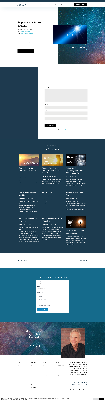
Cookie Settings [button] (95, 399)
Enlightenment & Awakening (27, 33)
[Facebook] (2, 1)
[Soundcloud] (10, 1)
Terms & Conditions (60, 372)
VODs (32, 366)
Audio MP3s (33, 378)
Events (41, 4)
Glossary (45, 375)
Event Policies (21, 372)
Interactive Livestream (25, 31)
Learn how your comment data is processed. (70, 129)
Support (60, 4)
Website (46, 116)
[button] (68, 4)
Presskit (44, 378)
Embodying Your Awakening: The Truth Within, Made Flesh (74, 170)
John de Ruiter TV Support (61, 366)
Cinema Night (33, 387)
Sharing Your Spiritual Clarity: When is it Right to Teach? (52, 170)
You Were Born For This (75, 230)
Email (46, 110)
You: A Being (47, 193)
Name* (38, 286)
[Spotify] (8, 1)
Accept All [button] (101, 399)
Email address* (40, 281)
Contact (57, 369)
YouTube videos (34, 369)
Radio (32, 375)
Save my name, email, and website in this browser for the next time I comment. (61, 122)
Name (46, 104)
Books (32, 384)
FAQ (44, 369)
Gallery (44, 372)
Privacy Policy (59, 375)
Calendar (20, 369)
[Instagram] (4, 1)
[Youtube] (6, 1)
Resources (47, 4)
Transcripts (33, 381)
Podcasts (32, 372)
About (54, 4)
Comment (47, 87)
